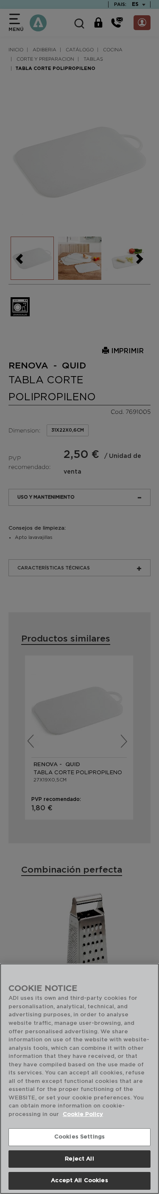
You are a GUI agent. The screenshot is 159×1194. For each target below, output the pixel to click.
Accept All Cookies (79, 1180)
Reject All (79, 1159)
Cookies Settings (79, 1137)
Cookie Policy (83, 1114)
